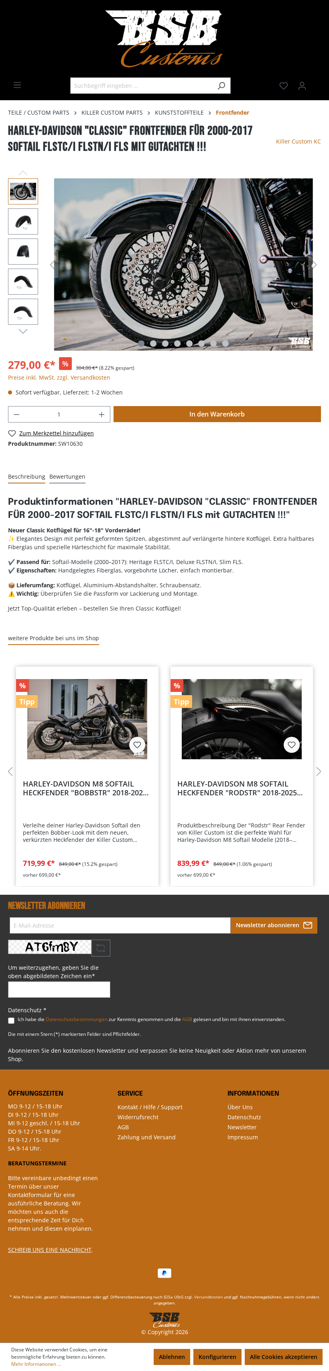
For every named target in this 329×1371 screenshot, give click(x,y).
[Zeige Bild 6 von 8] (201, 343)
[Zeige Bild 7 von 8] (213, 343)
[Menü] (17, 85)
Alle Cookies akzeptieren (283, 1357)
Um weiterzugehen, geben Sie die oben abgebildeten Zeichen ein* (53, 972)
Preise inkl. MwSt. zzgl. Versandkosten (59, 377)
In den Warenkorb (217, 414)
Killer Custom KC (298, 141)
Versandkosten (208, 1297)
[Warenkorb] (316, 83)
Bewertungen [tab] (67, 476)
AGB (187, 1019)
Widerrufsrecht (138, 1117)
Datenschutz (244, 1117)
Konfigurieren (217, 1357)
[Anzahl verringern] (16, 414)
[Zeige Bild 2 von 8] (153, 343)
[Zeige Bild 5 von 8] (189, 343)
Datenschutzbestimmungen (77, 1019)
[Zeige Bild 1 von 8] (141, 343)
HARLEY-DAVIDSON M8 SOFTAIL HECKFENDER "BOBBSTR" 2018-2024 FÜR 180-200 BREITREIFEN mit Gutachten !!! (85, 788)
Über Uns (240, 1107)
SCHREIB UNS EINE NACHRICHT (49, 1250)
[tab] (26, 476)
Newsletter (242, 1127)
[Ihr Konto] (302, 85)
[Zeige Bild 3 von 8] (165, 343)
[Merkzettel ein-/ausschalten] (137, 745)
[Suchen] (221, 85)
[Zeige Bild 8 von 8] (225, 343)
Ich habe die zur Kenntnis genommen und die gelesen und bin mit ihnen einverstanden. (151, 1019)
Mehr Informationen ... (36, 1364)
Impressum (242, 1137)
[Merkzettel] (283, 85)
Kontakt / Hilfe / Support (150, 1107)
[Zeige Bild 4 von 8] (177, 343)
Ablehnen (172, 1357)
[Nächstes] (315, 265)
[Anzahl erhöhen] (101, 414)
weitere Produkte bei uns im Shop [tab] (53, 638)
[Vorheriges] (52, 265)
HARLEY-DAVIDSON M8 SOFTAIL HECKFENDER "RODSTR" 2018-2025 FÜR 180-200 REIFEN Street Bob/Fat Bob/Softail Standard (238, 788)
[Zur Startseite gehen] (164, 39)
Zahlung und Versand (147, 1137)
